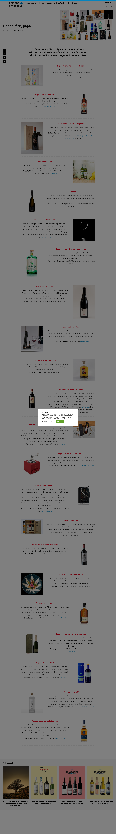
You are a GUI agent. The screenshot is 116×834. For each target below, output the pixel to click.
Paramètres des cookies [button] (48, 421)
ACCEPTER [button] (59, 421)
